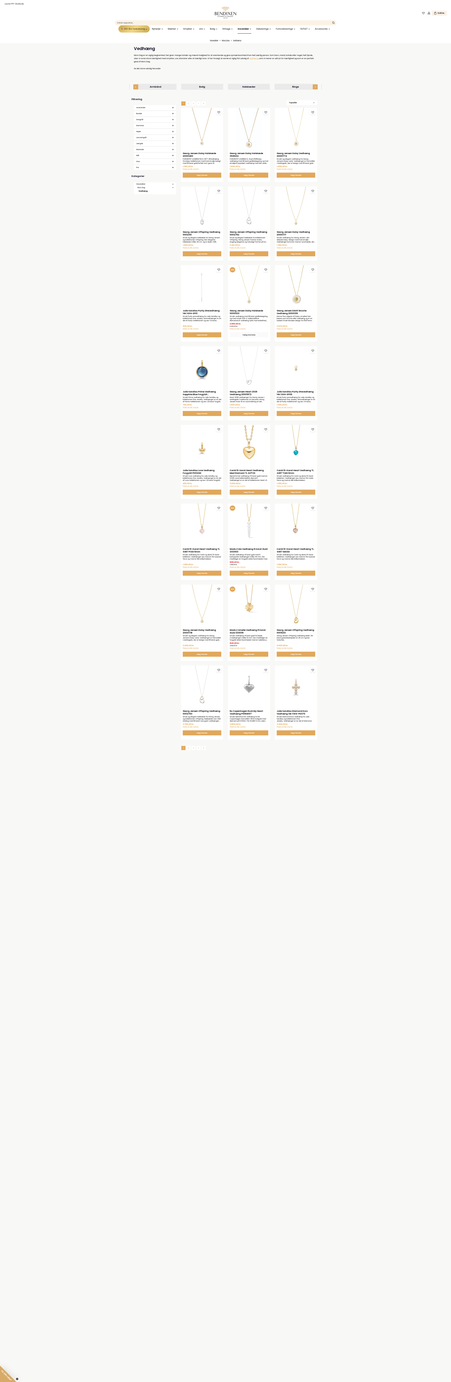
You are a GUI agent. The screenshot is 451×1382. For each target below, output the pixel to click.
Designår (139, 119)
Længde (139, 143)
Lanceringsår (141, 137)
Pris (137, 167)
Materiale (140, 149)
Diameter (140, 125)
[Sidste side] (204, 103)
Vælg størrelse (249, 335)
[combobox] (223, 22)
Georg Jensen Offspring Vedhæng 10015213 (295, 631)
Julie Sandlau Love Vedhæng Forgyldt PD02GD (199, 471)
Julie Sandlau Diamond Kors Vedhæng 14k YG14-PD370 (292, 712)
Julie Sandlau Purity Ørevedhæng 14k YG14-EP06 (295, 393)
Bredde (139, 113)
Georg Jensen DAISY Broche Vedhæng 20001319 (292, 312)
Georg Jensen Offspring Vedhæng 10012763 (201, 712)
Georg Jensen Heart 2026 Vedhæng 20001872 (243, 393)
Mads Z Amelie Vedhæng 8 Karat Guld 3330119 (248, 631)
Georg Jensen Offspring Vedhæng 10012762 (248, 233)
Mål (137, 155)
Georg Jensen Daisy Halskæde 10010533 (246, 312)
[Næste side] (198, 103)
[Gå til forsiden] (225, 12)
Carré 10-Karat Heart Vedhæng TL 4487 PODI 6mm (201, 550)
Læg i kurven (202, 175)
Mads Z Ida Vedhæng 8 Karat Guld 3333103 (249, 550)
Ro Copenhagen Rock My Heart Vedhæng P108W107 (246, 712)
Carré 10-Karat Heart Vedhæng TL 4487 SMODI (295, 550)
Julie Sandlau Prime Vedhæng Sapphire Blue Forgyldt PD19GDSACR (199, 393)
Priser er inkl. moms (190, 169)
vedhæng (253, 58)
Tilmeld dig (19, 3)
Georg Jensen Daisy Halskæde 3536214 (246, 154)
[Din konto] (428, 13)
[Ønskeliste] (423, 13)
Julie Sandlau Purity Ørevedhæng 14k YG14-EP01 (201, 312)
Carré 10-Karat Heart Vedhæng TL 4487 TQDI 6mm (295, 471)
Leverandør (140, 107)
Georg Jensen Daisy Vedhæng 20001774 (293, 154)
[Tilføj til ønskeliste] (218, 112)
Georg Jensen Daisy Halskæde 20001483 (199, 154)
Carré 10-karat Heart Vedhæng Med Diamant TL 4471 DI (247, 471)
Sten (138, 161)
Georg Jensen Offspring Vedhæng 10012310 (201, 233)
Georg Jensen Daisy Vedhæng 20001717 (293, 233)
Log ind (7, 3)
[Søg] (333, 22)
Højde (138, 131)
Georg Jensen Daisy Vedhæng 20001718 (199, 631)
